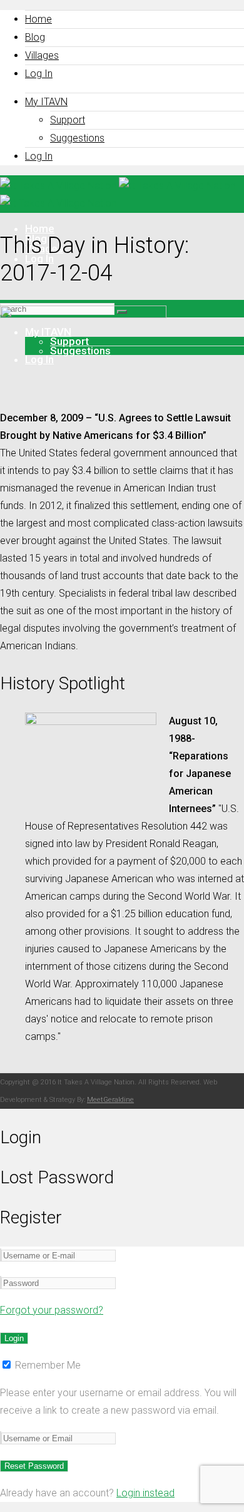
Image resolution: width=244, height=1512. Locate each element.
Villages (42, 55)
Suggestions (77, 138)
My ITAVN (46, 102)
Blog (35, 37)
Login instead (145, 1493)
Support (67, 120)
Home (38, 19)
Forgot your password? (51, 1310)
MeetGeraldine (110, 1100)
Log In (39, 74)
